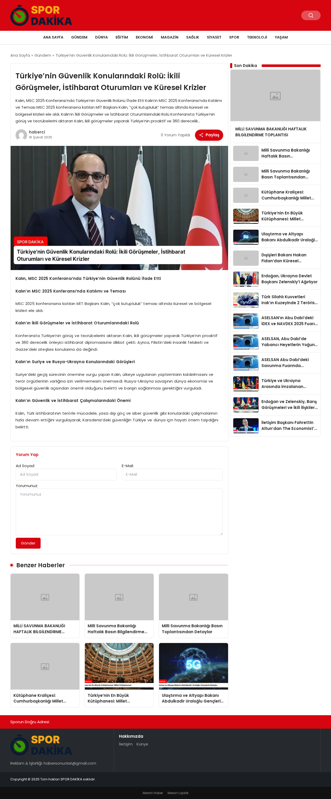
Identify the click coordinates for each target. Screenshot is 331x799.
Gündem (79, 37)
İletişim (126, 744)
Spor (234, 37)
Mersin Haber (153, 793)
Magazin (169, 37)
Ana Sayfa (53, 37)
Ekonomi (144, 37)
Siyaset (214, 37)
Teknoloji (257, 37)
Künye (142, 744)
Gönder (28, 543)
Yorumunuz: (27, 485)
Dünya (101, 37)
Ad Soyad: (25, 465)
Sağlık (192, 37)
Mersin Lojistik (178, 793)
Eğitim (122, 37)
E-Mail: (128, 465)
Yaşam (281, 37)
